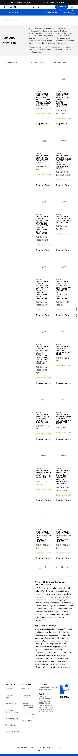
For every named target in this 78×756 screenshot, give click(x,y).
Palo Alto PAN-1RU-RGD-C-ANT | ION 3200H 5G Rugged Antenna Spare (63, 350)
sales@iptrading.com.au (48, 687)
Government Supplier (26, 696)
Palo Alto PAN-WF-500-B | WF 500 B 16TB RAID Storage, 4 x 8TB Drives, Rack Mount (63, 419)
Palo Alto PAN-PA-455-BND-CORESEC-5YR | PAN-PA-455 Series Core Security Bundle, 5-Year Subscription (62, 477)
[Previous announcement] (4, 2)
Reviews (58, 747)
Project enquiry (66, 12)
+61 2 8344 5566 (51, 12)
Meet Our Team (28, 714)
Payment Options (11, 719)
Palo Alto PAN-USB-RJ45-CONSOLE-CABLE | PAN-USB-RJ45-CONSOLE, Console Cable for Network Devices (63, 162)
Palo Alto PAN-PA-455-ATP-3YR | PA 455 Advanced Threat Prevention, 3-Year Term (63, 536)
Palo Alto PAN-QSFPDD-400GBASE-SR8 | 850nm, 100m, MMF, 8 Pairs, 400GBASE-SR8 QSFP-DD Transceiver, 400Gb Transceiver (42, 225)
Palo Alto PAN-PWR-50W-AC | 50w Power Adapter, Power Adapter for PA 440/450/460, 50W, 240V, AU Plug (43, 99)
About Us (25, 689)
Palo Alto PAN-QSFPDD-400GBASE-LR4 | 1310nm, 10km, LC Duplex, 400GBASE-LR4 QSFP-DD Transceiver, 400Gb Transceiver (43, 290)
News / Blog (27, 721)
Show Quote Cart (76, 312)
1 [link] (40, 567)
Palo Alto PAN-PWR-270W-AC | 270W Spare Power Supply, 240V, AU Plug (42, 418)
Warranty (8, 689)
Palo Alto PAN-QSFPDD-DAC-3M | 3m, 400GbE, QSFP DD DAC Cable (63, 219)
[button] (71, 7)
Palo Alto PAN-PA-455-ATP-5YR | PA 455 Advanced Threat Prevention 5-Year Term (43, 536)
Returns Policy (10, 704)
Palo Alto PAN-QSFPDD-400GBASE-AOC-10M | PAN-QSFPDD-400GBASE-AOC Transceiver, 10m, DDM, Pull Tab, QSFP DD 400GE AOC (42, 355)
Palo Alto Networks (13, 20)
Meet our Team (22, 747)
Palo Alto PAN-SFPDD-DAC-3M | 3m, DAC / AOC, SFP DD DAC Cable (43, 159)
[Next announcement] (74, 2)
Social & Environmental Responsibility (27, 706)
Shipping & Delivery (9, 696)
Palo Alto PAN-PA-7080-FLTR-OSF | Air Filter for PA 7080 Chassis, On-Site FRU (43, 474)
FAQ (32, 747)
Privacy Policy (10, 725)
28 (62, 567)
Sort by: (53, 62)
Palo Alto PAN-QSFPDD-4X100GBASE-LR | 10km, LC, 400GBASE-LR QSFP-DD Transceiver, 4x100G (63, 100)
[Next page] (67, 567)
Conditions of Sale (12, 732)
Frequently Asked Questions (11, 711)
